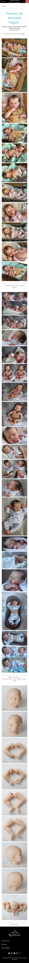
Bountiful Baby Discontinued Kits (14, 1)
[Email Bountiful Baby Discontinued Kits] (20, 953)
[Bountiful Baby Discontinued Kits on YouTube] (14, 953)
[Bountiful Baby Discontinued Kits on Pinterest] (17, 953)
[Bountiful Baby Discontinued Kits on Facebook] (12, 953)
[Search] (23, 1)
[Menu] (0, 1)
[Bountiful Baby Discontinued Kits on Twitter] (9, 953)
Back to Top (15, 924)
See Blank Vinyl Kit (14, 30)
